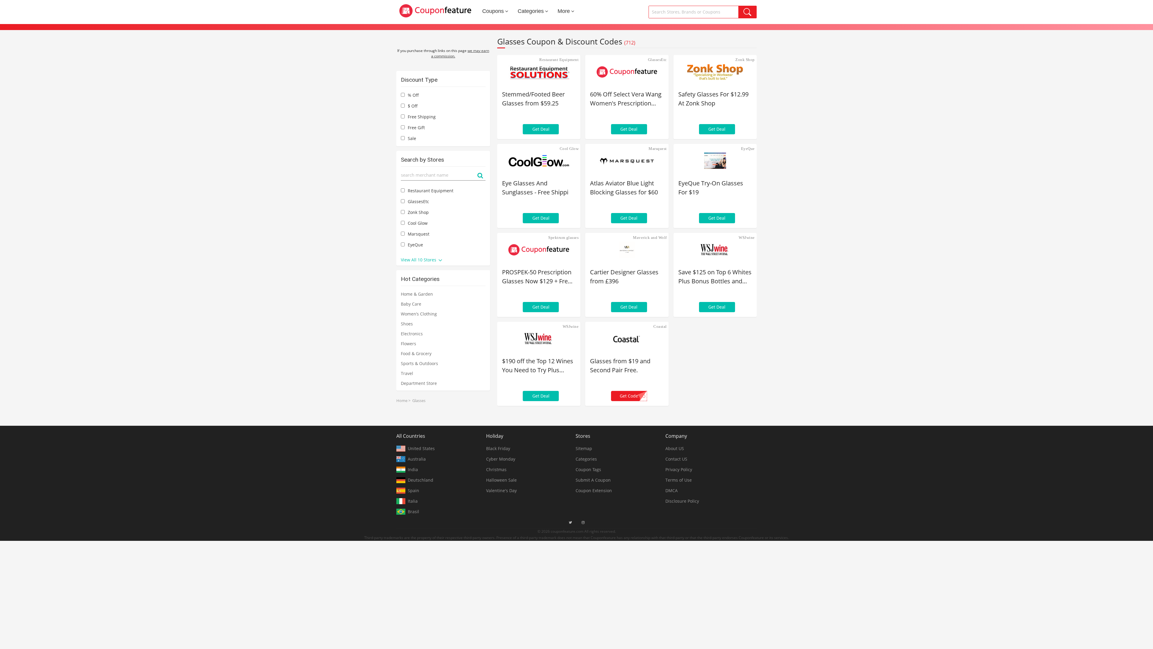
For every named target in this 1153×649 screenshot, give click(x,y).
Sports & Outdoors (419, 363)
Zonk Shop (745, 59)
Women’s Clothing (419, 314)
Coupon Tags (588, 469)
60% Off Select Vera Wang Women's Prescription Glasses (625, 99)
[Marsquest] (627, 161)
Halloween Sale (501, 480)
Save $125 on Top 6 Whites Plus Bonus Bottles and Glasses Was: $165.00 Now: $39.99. (715, 277)
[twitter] (570, 522)
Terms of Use (678, 480)
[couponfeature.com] (435, 11)
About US (674, 448)
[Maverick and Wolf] (627, 250)
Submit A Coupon (593, 480)
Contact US (676, 459)
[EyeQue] (715, 161)
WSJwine (747, 237)
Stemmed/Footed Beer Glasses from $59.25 (533, 98)
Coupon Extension (594, 490)
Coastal (660, 326)
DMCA (671, 490)
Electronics (412, 334)
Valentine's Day (501, 490)
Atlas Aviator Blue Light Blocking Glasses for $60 (624, 187)
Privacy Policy (678, 469)
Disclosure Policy (682, 501)
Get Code (633, 396)
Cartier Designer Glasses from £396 (624, 276)
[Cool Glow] (539, 161)
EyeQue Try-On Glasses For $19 (710, 187)
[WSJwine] (715, 250)
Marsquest (658, 148)
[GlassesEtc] (627, 72)
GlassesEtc (657, 59)
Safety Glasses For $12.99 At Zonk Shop (713, 98)
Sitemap (584, 448)
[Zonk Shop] (715, 72)
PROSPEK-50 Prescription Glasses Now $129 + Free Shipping (536, 277)
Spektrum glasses (563, 237)
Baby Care (411, 304)
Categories (531, 11)
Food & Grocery (416, 353)
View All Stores (419, 260)
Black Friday (498, 448)
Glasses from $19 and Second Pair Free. (620, 365)
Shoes (407, 324)
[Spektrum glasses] (539, 250)
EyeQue (748, 148)
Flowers (408, 343)
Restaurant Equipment (559, 59)
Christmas (496, 469)
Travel (407, 373)
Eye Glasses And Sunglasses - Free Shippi (535, 187)
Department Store (419, 383)
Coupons (493, 11)
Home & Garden (417, 294)
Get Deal (540, 129)
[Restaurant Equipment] (539, 72)
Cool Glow (569, 148)
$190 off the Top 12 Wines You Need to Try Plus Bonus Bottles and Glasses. (537, 366)
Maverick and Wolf (650, 237)
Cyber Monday (500, 459)
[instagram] (583, 522)
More (564, 11)
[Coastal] (627, 339)
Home (401, 400)
